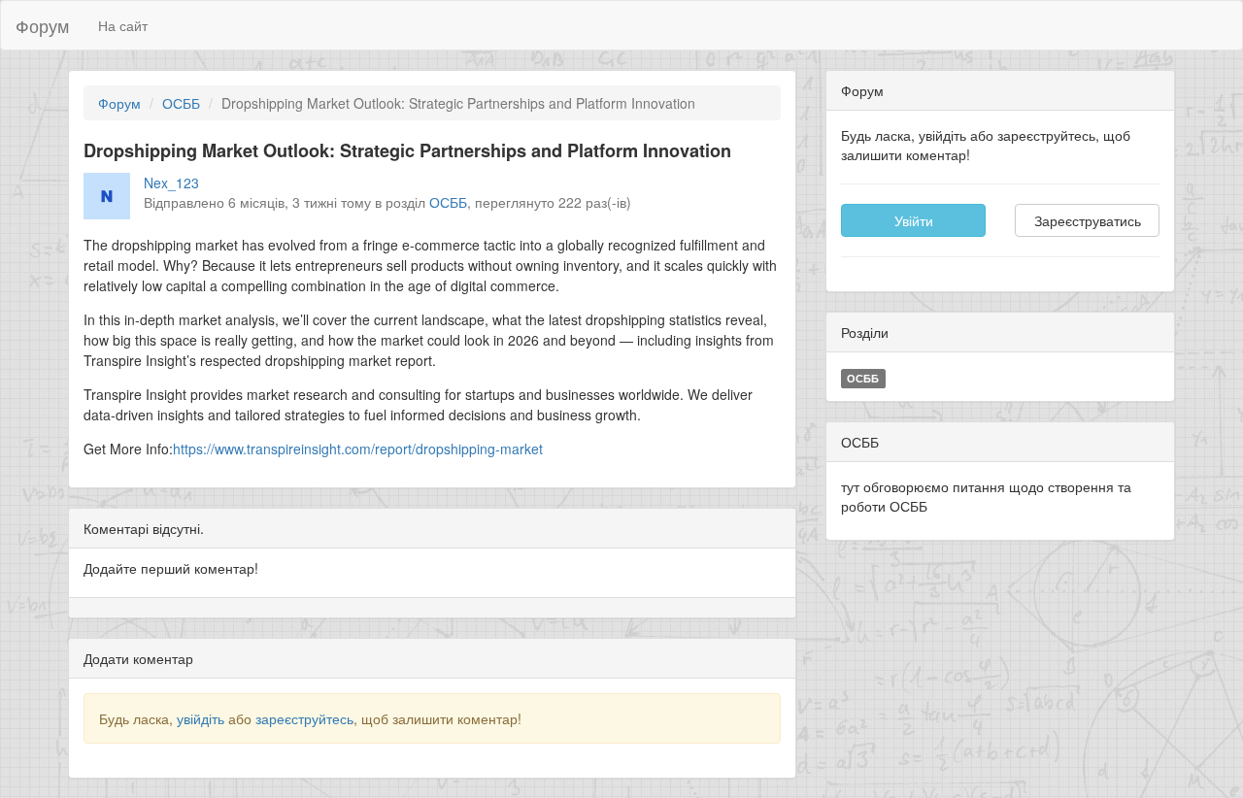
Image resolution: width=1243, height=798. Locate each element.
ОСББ (181, 103)
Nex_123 (171, 182)
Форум (42, 25)
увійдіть (200, 718)
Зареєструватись (1087, 220)
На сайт (123, 25)
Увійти (913, 220)
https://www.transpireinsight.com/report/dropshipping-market (358, 448)
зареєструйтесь (304, 718)
